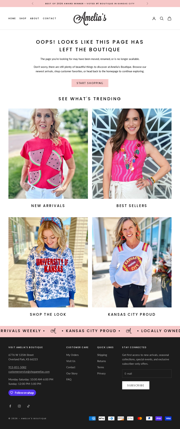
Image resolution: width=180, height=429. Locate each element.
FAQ (68, 379)
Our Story (72, 373)
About (34, 18)
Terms (100, 367)
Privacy (101, 373)
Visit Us (70, 361)
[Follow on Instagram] (19, 406)
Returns (101, 361)
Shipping (102, 354)
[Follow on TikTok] (28, 406)
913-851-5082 (17, 367)
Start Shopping (90, 83)
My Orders (72, 354)
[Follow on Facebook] (10, 406)
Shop (23, 18)
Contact (49, 18)
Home (12, 18)
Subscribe (135, 385)
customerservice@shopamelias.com (29, 371)
